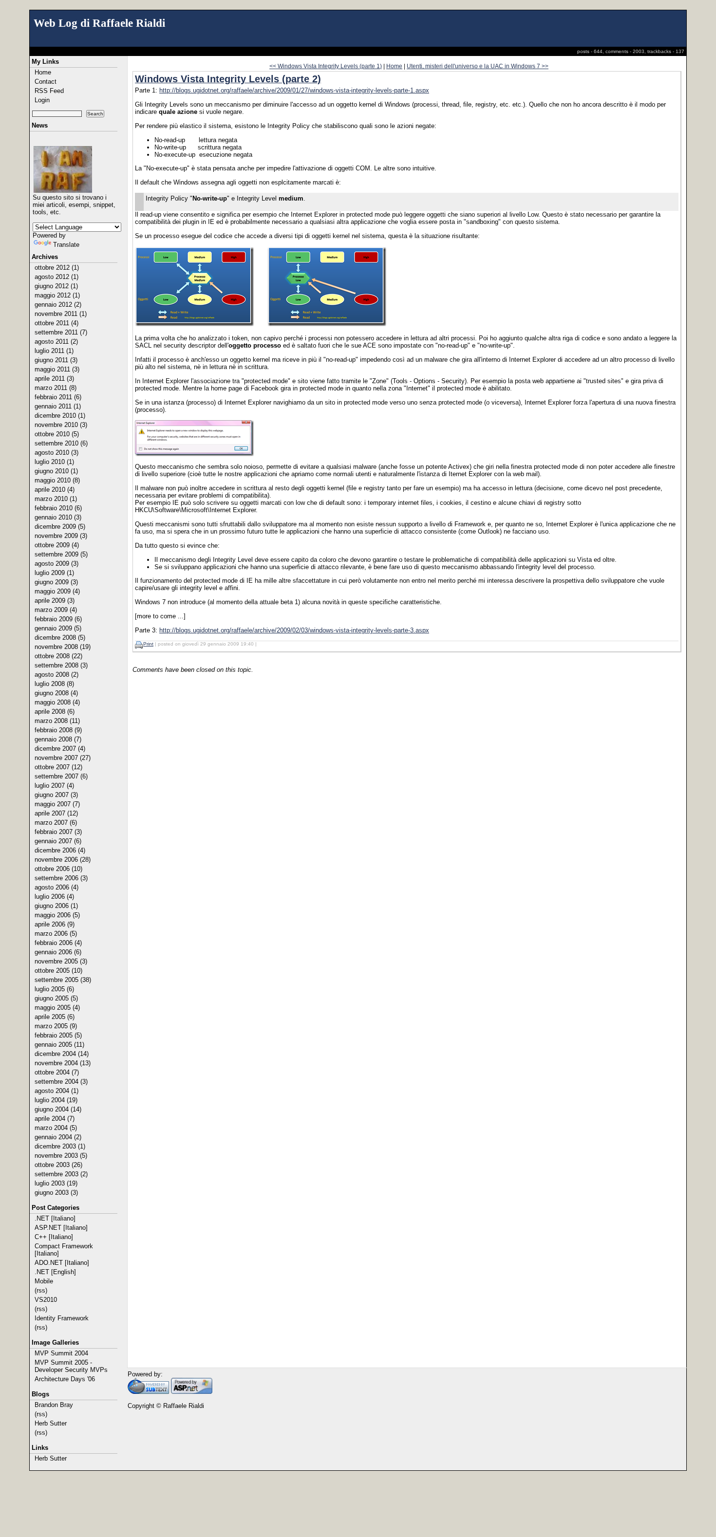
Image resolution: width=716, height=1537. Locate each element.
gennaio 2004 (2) (58, 1137)
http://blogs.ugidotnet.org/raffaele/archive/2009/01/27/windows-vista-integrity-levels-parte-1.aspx (294, 90)
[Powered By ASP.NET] (191, 1391)
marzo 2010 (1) (56, 498)
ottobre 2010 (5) (57, 434)
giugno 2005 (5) (56, 998)
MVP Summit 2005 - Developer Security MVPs (71, 1366)
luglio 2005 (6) (54, 989)
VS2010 (46, 1299)
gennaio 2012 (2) (58, 304)
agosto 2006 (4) (56, 887)
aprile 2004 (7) (55, 1118)
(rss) (41, 1290)
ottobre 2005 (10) (58, 970)
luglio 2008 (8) (54, 683)
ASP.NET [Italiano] (61, 1227)
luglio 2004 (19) (56, 1100)
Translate (66, 244)
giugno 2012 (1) (56, 286)
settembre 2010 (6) (61, 443)
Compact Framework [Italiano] (64, 1249)
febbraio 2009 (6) (58, 619)
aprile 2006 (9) (55, 924)
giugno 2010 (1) (56, 471)
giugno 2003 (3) (56, 1192)
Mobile (44, 1281)
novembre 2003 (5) (61, 1155)
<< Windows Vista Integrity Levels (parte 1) (325, 66)
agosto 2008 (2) (56, 674)
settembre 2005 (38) (63, 979)
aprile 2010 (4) (55, 489)
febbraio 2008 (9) (58, 730)
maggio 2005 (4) (57, 1007)
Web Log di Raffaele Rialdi (99, 23)
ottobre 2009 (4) (57, 545)
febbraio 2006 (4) (58, 942)
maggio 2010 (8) (57, 480)
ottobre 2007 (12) (58, 767)
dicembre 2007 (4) (60, 748)
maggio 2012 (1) (57, 295)
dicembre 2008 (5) (60, 637)
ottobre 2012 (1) (57, 267)
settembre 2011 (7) (61, 332)
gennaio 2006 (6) (58, 952)
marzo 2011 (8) (55, 387)
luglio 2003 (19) (56, 1183)
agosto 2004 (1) (56, 1090)
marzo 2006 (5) (56, 933)
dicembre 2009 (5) (60, 526)
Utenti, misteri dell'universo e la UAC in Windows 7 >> (477, 66)
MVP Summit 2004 (61, 1353)
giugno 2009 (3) (56, 582)
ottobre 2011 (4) (56, 323)
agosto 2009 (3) (56, 563)
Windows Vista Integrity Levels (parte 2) (228, 79)
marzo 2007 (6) (56, 822)
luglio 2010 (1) (54, 461)
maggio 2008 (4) (57, 702)
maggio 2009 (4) (57, 591)
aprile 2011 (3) (54, 378)
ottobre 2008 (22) (58, 656)
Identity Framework (62, 1318)
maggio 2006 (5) (57, 915)
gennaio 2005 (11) (59, 1044)
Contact (46, 81)
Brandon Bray (54, 1404)
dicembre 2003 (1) (60, 1146)
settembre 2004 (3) (61, 1081)
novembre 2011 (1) (61, 313)
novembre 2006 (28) (63, 859)
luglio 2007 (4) (54, 785)
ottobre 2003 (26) (58, 1164)
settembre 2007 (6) (61, 776)
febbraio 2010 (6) (58, 508)
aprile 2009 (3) (55, 600)
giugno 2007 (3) (56, 794)
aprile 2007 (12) (56, 813)
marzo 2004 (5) (56, 1127)
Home (43, 72)
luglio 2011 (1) (54, 350)
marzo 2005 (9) (56, 1026)
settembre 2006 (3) (61, 878)
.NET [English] (55, 1272)
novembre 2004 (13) (63, 1063)
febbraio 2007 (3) (58, 831)
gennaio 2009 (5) (58, 628)
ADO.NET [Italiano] (62, 1262)
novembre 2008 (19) (63, 646)
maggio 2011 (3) (57, 369)
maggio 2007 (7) (57, 804)
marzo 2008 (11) (57, 720)
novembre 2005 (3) (61, 961)
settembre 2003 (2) (61, 1174)
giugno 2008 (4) (56, 693)
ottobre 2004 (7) (57, 1072)
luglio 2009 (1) (54, 572)
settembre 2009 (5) (61, 554)
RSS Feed (49, 90)
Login (42, 100)
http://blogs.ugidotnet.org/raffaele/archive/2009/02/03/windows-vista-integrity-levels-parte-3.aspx (294, 630)
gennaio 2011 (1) (58, 406)
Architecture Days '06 (65, 1379)
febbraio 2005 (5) (58, 1035)
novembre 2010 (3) (61, 424)
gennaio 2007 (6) (58, 841)
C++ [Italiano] (54, 1237)
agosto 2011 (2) (56, 341)
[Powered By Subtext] (148, 1391)
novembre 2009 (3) (61, 535)
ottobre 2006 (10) (58, 868)
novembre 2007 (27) (63, 757)
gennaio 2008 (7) (58, 739)
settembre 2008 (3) (61, 665)
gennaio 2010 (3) (58, 517)
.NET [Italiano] (55, 1218)
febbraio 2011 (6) (58, 397)
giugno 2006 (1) (56, 905)
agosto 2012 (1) (56, 276)
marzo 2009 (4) (56, 609)
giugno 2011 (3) (56, 360)
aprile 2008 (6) (55, 711)
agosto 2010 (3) (56, 452)
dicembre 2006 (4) (60, 850)
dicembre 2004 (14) (62, 1053)
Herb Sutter (51, 1423)
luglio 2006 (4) (54, 896)
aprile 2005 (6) (55, 1016)
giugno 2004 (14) (58, 1109)
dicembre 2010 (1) (60, 415)
